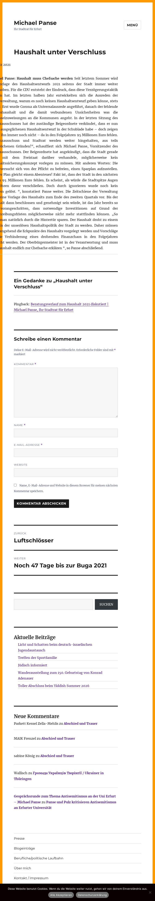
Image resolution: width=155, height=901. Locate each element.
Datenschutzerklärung (92, 895)
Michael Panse (35, 22)
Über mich (22, 868)
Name (20, 425)
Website (21, 464)
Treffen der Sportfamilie (37, 658)
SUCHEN (106, 604)
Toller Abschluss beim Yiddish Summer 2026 (53, 686)
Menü (132, 25)
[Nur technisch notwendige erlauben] (150, 892)
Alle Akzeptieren (61, 895)
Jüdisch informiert (32, 665)
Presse (19, 838)
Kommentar (25, 364)
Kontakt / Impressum (31, 878)
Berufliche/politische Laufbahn (38, 858)
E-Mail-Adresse (28, 445)
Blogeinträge (24, 848)
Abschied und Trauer (80, 723)
